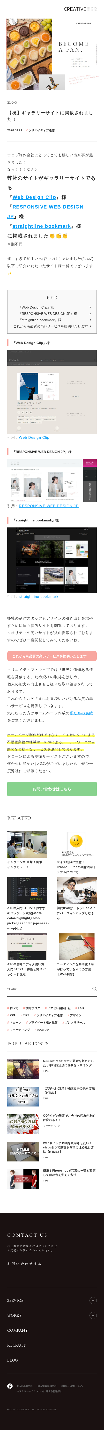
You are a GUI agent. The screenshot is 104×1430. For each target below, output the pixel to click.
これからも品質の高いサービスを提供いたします (50, 326)
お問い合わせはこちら (52, 789)
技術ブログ (33, 1008)
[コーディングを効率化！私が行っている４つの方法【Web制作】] (77, 946)
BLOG (12, 1360)
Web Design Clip (34, 197)
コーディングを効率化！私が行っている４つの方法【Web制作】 (75, 969)
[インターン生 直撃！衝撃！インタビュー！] (27, 844)
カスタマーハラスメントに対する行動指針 (40, 1391)
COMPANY (17, 1330)
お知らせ (43, 1030)
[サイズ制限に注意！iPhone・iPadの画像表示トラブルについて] (77, 844)
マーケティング (20, 1030)
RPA (13, 1015)
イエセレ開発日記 (59, 1008)
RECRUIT (16, 1345)
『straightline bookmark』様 (39, 320)
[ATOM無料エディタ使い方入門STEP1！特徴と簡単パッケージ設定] (27, 946)
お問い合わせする (25, 1263)
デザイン (76, 1015)
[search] (94, 989)
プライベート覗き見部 (43, 1022)
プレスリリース (75, 1022)
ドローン (15, 1022)
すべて (14, 1008)
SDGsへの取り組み (72, 1386)
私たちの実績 (81, 713)
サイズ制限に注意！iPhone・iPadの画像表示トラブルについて (76, 867)
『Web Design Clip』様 (36, 307)
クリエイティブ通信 (42, 130)
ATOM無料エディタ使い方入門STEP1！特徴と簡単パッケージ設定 (26, 969)
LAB (81, 1008)
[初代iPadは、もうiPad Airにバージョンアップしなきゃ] (77, 890)
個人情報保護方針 (47, 1386)
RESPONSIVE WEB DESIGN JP (49, 506)
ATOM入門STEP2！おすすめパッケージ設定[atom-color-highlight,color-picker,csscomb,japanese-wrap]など (28, 918)
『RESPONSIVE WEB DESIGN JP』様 (47, 314)
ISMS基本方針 (25, 1386)
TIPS (26, 1015)
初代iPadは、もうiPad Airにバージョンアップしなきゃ (76, 913)
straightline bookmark (42, 226)
